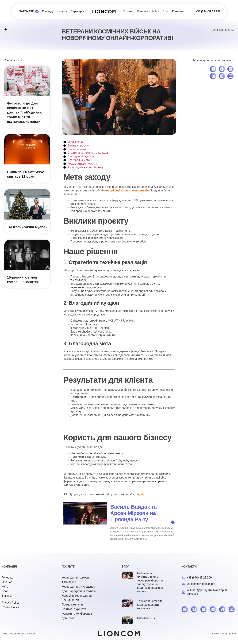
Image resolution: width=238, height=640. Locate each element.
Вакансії (142, 11)
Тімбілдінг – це (146, 618)
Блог (166, 11)
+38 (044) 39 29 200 (208, 11)
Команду (47, 11)
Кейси (155, 11)
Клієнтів (62, 11)
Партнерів (77, 11)
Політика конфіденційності (224, 634)
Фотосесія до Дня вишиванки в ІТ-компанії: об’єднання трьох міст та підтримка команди (25, 112)
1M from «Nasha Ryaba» (27, 227)
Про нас (128, 11)
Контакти (178, 11)
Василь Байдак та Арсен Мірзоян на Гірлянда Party (133, 513)
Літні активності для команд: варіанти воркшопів (149, 605)
